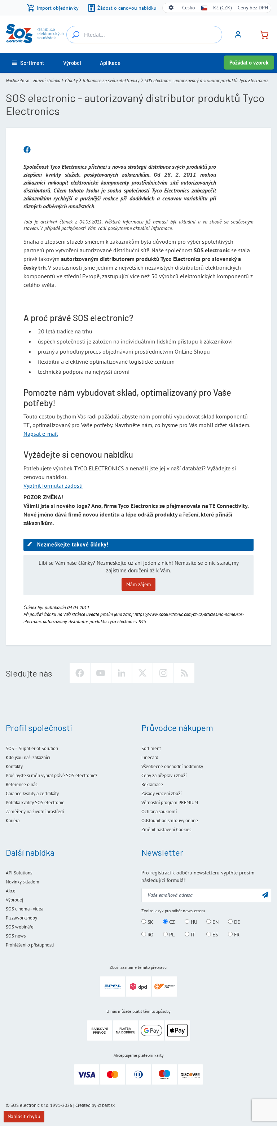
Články (71, 80)
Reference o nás (21, 784)
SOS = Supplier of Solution (32, 748)
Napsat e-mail (40, 433)
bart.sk (108, 1105)
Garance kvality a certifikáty (32, 793)
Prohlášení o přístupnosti (30, 945)
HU (193, 922)
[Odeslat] (265, 894)
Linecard (149, 757)
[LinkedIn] (121, 673)
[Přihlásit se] (238, 37)
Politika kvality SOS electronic (35, 802)
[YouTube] (101, 673)
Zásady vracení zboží (161, 793)
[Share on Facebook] (27, 150)
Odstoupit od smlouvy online (169, 820)
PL (171, 934)
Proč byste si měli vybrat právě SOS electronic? (51, 775)
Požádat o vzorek (248, 62)
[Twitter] (142, 673)
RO (150, 934)
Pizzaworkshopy (21, 918)
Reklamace (152, 784)
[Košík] (261, 34)
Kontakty (14, 766)
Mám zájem (138, 584)
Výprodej (14, 900)
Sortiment (151, 748)
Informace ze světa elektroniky (111, 80)
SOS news (16, 936)
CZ (171, 922)
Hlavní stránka (46, 80)
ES (214, 934)
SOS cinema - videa (24, 909)
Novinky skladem (22, 882)
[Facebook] (80, 673)
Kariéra (12, 820)
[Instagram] (163, 673)
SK (149, 922)
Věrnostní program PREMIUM (169, 802)
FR (236, 934)
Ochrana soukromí (159, 811)
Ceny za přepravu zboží (163, 775)
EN (215, 922)
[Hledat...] (75, 34)
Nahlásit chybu (24, 1116)
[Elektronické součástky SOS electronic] (34, 33)
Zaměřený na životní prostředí (35, 811)
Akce (11, 891)
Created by (85, 1105)
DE (236, 922)
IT (192, 934)
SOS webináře (20, 927)
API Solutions (19, 873)
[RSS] (184, 673)
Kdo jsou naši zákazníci (28, 757)
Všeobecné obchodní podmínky (172, 766)
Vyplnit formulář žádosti (53, 485)
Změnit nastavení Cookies (166, 829)
